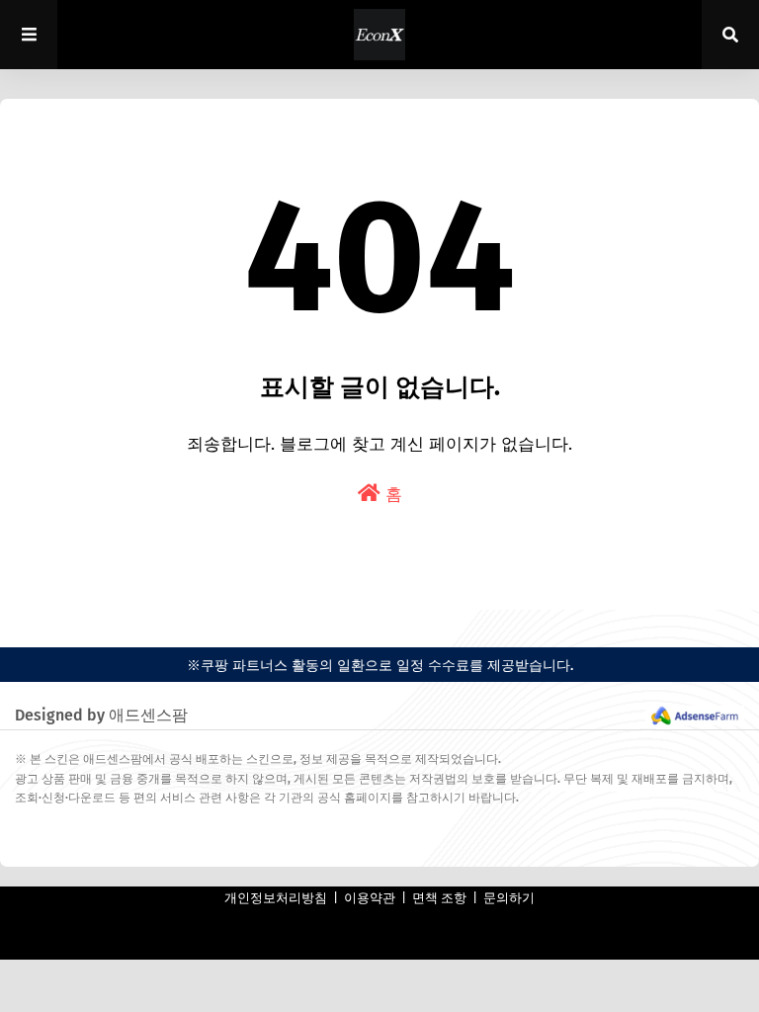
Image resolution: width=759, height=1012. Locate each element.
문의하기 (509, 897)
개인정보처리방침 (275, 897)
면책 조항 (439, 897)
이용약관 (369, 897)
